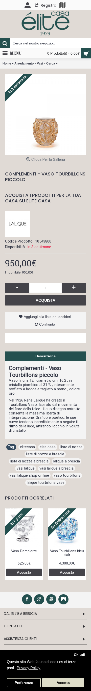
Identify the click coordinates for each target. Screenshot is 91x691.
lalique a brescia (66, 461)
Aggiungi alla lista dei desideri (47, 317)
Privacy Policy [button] (28, 668)
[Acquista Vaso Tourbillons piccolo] (45, 114)
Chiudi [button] (79, 655)
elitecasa (27, 447)
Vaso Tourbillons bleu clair (67, 553)
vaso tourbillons (67, 475)
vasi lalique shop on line (29, 475)
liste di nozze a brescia (45, 454)
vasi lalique (26, 468)
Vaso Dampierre (24, 551)
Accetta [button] (63, 683)
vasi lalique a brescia (56, 468)
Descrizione (45, 356)
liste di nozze (71, 447)
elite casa (48, 447)
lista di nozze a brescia (29, 461)
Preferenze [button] (24, 683)
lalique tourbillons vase (45, 482)
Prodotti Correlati (29, 498)
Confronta (47, 324)
